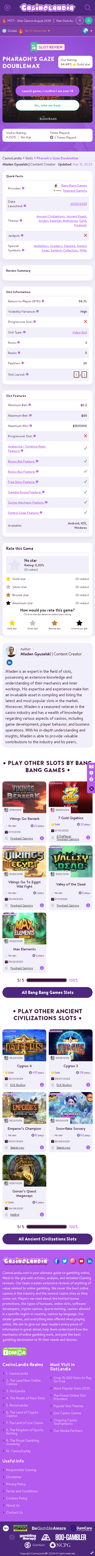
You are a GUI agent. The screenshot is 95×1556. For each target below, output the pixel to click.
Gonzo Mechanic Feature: (26, 502)
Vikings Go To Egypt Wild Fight (24, 884)
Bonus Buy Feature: (22, 472)
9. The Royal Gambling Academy (22, 1442)
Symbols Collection (64, 250)
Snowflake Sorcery (70, 1128)
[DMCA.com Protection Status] (14, 1355)
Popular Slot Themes (69, 1406)
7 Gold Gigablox (70, 817)
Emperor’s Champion (24, 1128)
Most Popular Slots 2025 (72, 1388)
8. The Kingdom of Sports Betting (24, 1432)
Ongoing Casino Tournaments (65, 1422)
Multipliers (41, 246)
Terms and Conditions (22, 1491)
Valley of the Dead (71, 884)
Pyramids (80, 225)
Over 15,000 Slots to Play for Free (73, 1379)
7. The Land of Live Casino (24, 1423)
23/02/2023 (78, 204)
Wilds (83, 250)
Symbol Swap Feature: (24, 513)
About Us (13, 1505)
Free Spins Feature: (22, 482)
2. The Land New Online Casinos (23, 1382)
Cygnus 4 (24, 1065)
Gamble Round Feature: (25, 492)
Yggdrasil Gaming (75, 191)
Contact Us (14, 1512)
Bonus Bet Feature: (22, 461)
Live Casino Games (67, 1413)
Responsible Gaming (21, 1470)
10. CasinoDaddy (18, 1451)
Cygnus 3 (71, 1065)
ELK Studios (17, 1085)
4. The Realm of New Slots (25, 1398)
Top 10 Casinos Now (36, 30)
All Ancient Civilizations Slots (47, 1239)
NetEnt (14, 1214)
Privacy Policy (16, 1484)
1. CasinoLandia (17, 1373)
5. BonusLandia (17, 1405)
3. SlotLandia (15, 1391)
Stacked (69, 246)
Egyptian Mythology (63, 221)
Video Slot (79, 332)
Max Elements (24, 949)
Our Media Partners (68, 1430)
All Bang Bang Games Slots (48, 992)
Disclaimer (13, 1477)
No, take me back (48, 105)
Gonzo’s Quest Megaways (24, 1193)
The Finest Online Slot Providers (70, 1397)
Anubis (43, 221)
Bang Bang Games (74, 185)
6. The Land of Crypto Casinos (22, 1414)
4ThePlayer (64, 836)
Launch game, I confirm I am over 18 (47, 91)
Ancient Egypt (76, 216)
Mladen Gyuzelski (15, 164)
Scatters (56, 246)
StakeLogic (17, 1147)
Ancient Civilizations (51, 216)
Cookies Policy (17, 1498)
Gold (82, 221)
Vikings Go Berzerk (24, 818)
